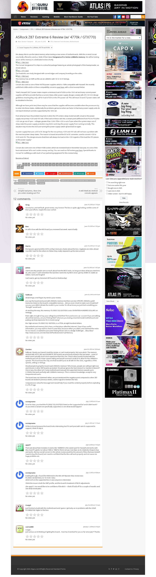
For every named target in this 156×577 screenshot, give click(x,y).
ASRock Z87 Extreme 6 (26, 180)
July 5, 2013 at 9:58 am (93, 473)
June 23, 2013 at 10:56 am (92, 349)
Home (15, 16)
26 (22, 167)
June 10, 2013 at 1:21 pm (92, 246)
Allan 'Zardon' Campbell (25, 41)
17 (71, 164)
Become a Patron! (22, 158)
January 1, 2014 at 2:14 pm (91, 527)
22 (89, 164)
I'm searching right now (116, 182)
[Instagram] (127, 17)
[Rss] (109, 569)
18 (75, 164)
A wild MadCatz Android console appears (88, 191)
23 (92, 164)
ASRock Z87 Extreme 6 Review (48, 180)
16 (68, 164)
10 (46, 164)
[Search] (143, 17)
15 (64, 164)
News (23, 17)
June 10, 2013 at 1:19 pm (92, 204)
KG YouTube (92, 17)
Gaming (45, 17)
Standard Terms (60, 569)
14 (61, 164)
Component (24, 29)
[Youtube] (123, 17)
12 (53, 164)
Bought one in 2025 (115, 188)
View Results (124, 202)
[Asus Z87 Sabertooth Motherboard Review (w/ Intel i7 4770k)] (22, 62)
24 (96, 164)
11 (50, 164)
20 (82, 164)
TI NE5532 (41, 183)
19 (78, 164)
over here (60, 87)
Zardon (28, 349)
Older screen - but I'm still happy (120, 194)
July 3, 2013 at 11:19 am (92, 423)
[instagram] (119, 569)
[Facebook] (115, 17)
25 (18, 167)
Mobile (57, 17)
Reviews (34, 17)
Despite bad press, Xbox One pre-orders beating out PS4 (29, 191)
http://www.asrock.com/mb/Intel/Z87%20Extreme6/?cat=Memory (49, 333)
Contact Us (129, 569)
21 (85, 164)
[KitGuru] (32, 5)
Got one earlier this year (117, 185)
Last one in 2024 (114, 191)
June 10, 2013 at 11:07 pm (92, 267)
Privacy (136, 569)
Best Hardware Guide (73, 17)
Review (32, 183)
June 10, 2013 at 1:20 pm (92, 226)
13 (57, 164)
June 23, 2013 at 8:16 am (92, 294)
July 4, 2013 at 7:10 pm (93, 445)
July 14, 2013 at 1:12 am (92, 505)
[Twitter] (119, 17)
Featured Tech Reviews (61, 41)
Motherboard (74, 41)
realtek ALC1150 (21, 183)
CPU (32, 29)
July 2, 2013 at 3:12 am (93, 401)
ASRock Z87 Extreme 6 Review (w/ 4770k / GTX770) (78, 180)
